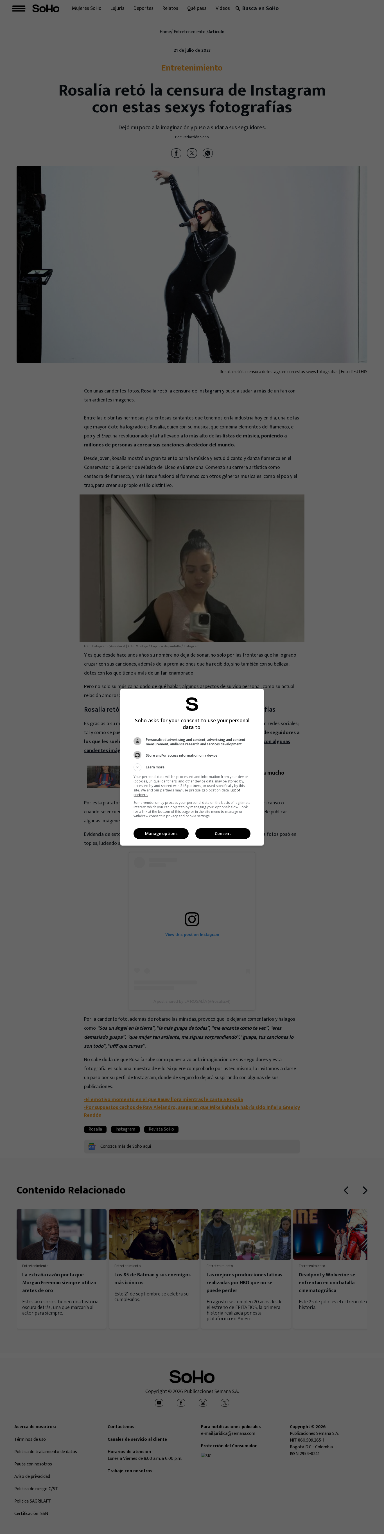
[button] (192, 767)
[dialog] (192, 767)
